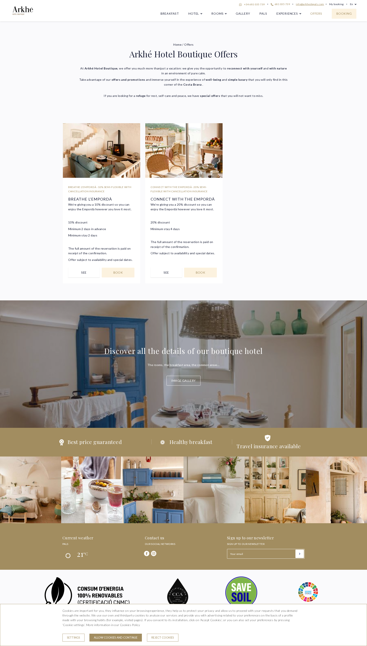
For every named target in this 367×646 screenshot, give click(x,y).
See (83, 272)
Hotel (193, 13)
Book (118, 272)
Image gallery (183, 380)
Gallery (243, 13)
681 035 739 (282, 4)
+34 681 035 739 (254, 4)
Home (177, 44)
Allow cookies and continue (115, 637)
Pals (263, 13)
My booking (336, 4)
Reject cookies (162, 637)
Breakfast (170, 13)
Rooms (217, 13)
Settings (73, 637)
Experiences (287, 13)
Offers (316, 13)
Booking (344, 13)
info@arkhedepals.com (310, 4)
